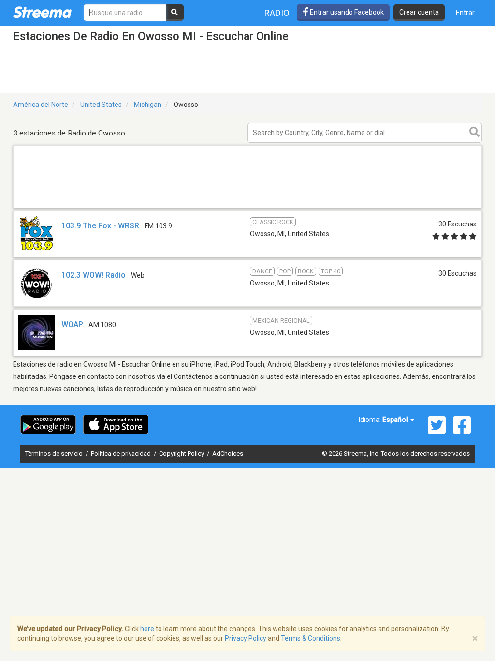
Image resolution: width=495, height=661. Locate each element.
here (147, 628)
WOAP (72, 324)
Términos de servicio (54, 453)
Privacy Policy (245, 638)
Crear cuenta (419, 12)
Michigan (147, 104)
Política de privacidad (121, 453)
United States (101, 104)
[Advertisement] (247, 207)
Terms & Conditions (310, 638)
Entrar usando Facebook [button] (346, 12)
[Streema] (42, 12)
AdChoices (227, 453)
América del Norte (40, 104)
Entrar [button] (465, 12)
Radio (277, 13)
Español (395, 419)
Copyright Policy (182, 453)
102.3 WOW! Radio (93, 275)
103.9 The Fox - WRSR (100, 225)
